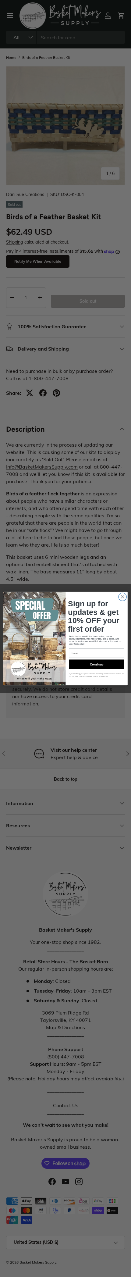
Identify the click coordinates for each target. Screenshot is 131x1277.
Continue (97, 664)
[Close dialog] (122, 597)
